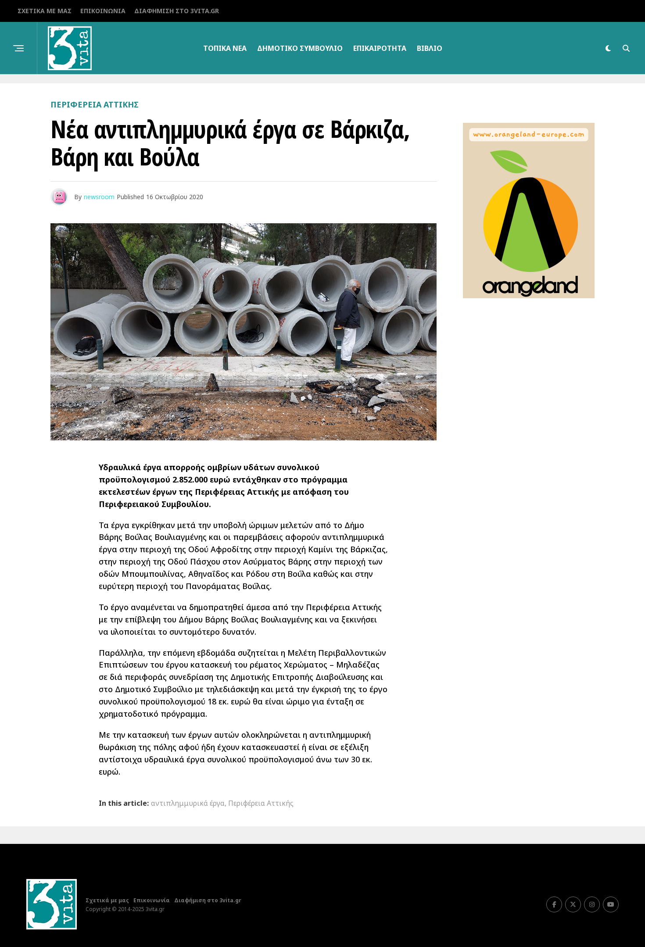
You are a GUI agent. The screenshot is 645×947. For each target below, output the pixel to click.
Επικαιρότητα (379, 48)
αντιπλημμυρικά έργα (188, 803)
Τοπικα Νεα (225, 48)
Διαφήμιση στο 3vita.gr (176, 11)
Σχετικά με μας (45, 11)
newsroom (99, 197)
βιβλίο (429, 48)
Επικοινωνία (102, 11)
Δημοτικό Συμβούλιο (300, 48)
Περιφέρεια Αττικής (261, 803)
